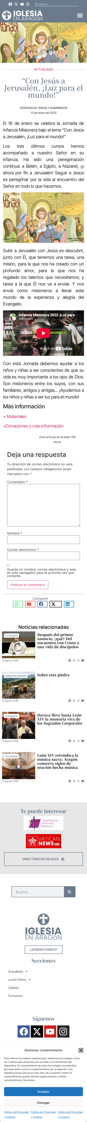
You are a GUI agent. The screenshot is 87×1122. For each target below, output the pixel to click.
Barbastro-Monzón (15, 676)
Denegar (43, 1103)
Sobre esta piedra (53, 674)
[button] (81, 1050)
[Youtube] (22, 4)
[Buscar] (69, 892)
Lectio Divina (17, 980)
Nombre (14, 533)
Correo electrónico (23, 549)
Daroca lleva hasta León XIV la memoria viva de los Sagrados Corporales (59, 719)
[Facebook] (10, 4)
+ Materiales (14, 416)
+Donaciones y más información (33, 426)
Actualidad (43, 69)
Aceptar (44, 1092)
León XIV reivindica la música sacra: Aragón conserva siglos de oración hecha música (57, 761)
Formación (15, 996)
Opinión (13, 988)
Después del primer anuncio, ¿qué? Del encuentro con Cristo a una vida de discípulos (58, 640)
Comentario (17, 482)
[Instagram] (27, 4)
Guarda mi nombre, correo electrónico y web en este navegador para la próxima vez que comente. (41, 572)
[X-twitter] (16, 4)
